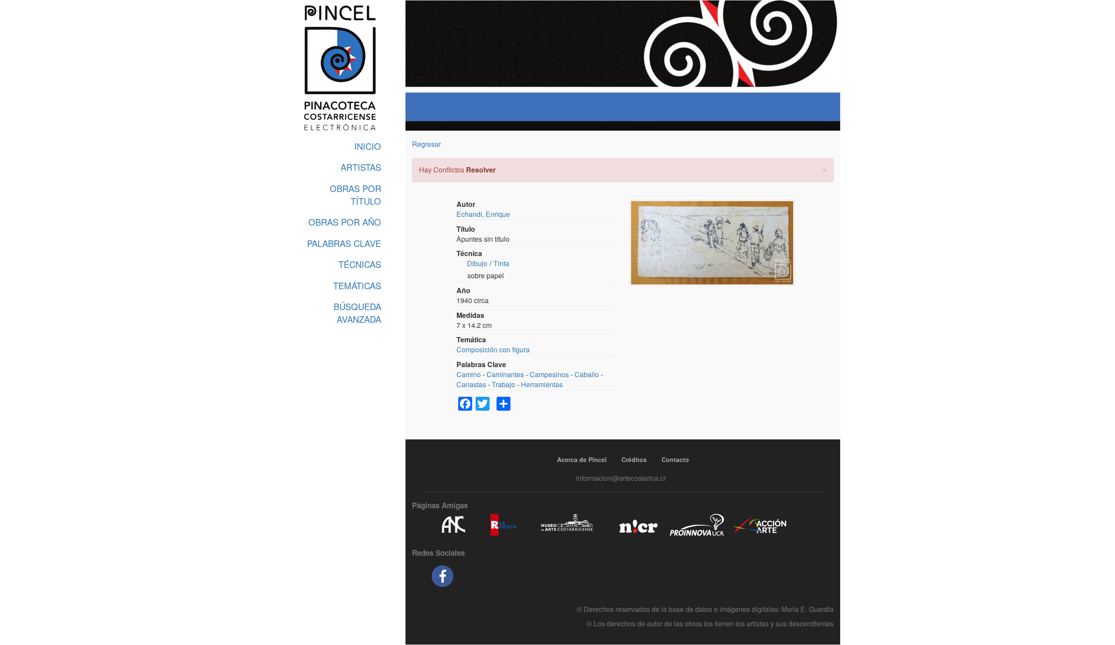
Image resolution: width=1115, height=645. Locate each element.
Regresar (426, 144)
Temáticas (357, 285)
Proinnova (696, 525)
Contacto (675, 459)
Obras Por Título (355, 194)
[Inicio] (339, 68)
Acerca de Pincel (582, 459)
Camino (468, 374)
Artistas (361, 167)
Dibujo (477, 263)
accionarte (760, 525)
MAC (567, 525)
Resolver (481, 170)
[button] (824, 168)
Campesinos (549, 374)
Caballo (586, 374)
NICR (637, 525)
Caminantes (505, 374)
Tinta (501, 263)
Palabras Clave (344, 243)
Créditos (634, 459)
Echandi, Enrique (483, 214)
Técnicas (359, 264)
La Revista (503, 525)
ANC (453, 525)
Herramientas (542, 384)
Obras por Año (344, 222)
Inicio (367, 146)
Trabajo (503, 384)
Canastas (471, 384)
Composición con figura (493, 349)
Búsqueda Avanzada (357, 312)
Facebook (442, 576)
